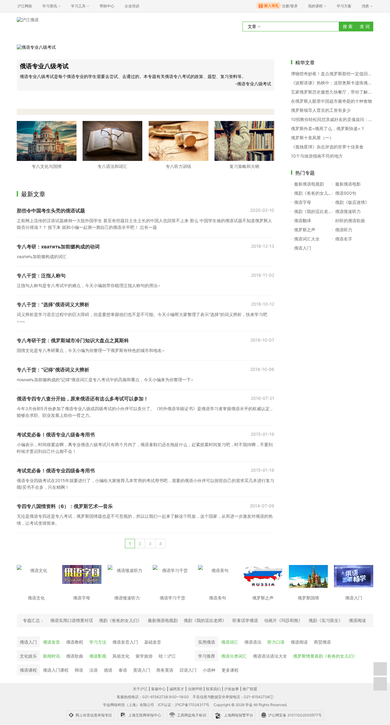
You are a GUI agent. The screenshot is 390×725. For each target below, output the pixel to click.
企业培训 (132, 6)
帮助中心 (107, 6)
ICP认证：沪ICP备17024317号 (183, 704)
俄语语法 (252, 642)
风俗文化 (120, 656)
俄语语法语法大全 (270, 656)
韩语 (79, 670)
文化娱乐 (28, 656)
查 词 (365, 26)
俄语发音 (51, 642)
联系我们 (213, 689)
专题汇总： (33, 620)
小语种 (209, 670)
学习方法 (97, 642)
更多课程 (230, 670)
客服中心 (158, 689)
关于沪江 (140, 689)
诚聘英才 (176, 689)
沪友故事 (231, 689)
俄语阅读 (299, 642)
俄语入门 (28, 642)
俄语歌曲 (74, 656)
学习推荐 (206, 656)
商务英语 (164, 670)
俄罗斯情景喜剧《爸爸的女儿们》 (325, 656)
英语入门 (141, 670)
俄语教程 (74, 642)
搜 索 (348, 26)
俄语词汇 (229, 642)
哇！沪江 (167, 656)
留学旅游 (144, 656)
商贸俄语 (322, 642)
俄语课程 (28, 670)
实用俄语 (206, 642)
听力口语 (276, 642)
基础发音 (152, 642)
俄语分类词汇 (234, 656)
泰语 (123, 670)
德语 (108, 670)
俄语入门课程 (56, 670)
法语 (93, 670)
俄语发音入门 (125, 642)
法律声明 (195, 689)
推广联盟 (250, 689)
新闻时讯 (51, 656)
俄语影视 (97, 656)
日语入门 (188, 670)
